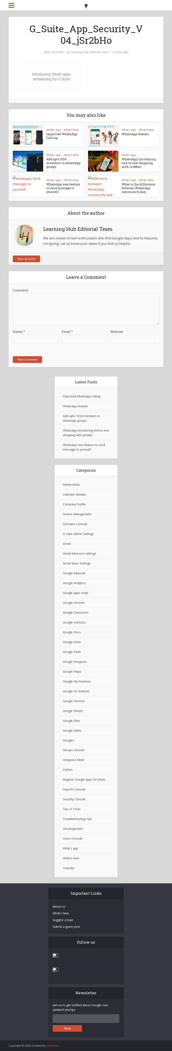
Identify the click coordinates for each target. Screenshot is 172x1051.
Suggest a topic (63, 920)
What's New (71, 130)
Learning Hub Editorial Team (90, 52)
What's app (53, 130)
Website (116, 331)
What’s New (61, 913)
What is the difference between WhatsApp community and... (138, 188)
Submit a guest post (66, 927)
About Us (59, 906)
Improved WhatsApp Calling (61, 136)
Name (19, 331)
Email (67, 331)
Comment (20, 290)
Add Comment (54, 52)
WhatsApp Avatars (135, 134)
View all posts (26, 259)
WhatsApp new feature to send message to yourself (63, 188)
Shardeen (52, 1045)
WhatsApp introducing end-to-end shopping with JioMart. (139, 163)
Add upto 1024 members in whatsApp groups (63, 163)
